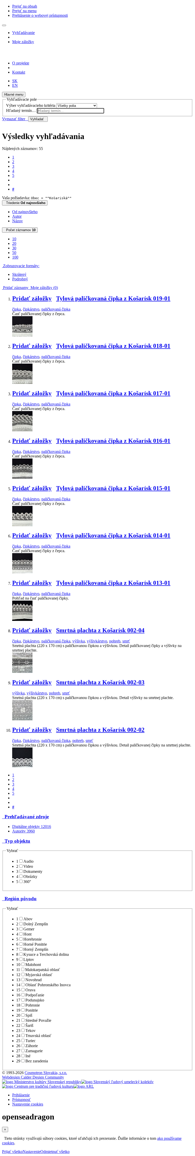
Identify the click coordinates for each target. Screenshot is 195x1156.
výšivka (78, 641)
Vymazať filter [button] (15, 119)
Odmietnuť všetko (55, 1151)
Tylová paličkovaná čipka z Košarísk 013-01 (113, 583)
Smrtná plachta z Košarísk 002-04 (100, 630)
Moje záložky (23, 42)
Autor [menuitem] (17, 216)
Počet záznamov (20, 230)
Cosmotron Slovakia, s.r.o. (46, 1072)
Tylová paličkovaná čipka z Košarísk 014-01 (113, 535)
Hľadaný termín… (21, 110)
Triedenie (24, 203)
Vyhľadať (38, 119)
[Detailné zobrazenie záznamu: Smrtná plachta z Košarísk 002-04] (22, 671)
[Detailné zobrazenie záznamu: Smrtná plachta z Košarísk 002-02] (22, 766)
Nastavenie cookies (27, 1104)
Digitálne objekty (31, 826)
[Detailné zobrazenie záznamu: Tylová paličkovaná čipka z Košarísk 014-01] (22, 572)
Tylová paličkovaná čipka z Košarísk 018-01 (113, 346)
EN (15, 85)
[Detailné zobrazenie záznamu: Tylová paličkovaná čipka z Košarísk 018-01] (22, 382)
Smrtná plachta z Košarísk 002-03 (100, 682)
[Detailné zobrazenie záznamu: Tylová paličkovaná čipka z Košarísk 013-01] (22, 619)
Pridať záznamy (15, 287)
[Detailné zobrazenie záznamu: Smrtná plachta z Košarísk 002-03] (22, 719)
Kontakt (18, 72)
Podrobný (20, 279)
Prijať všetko (12, 1151)
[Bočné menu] (4, 25)
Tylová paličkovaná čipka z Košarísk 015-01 (113, 488)
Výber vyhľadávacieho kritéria (30, 105)
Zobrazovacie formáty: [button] (20, 266)
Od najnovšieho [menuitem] (25, 212)
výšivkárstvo (97, 641)
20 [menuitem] (14, 243)
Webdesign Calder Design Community (33, 1077)
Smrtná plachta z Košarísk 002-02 (100, 729)
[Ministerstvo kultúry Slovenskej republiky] (41, 1082)
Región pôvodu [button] (19, 898)
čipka (16, 309)
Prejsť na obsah (24, 6)
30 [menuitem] (14, 248)
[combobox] (70, 110)
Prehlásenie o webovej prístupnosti (40, 15)
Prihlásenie (21, 1095)
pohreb (114, 641)
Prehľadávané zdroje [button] (25, 816)
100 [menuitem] (15, 257)
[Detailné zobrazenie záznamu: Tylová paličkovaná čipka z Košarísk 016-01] (22, 477)
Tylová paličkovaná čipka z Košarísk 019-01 (113, 298)
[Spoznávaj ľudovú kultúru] (34, 54)
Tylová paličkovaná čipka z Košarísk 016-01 (113, 440)
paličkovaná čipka (55, 309)
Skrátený (19, 274)
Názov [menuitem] (17, 221)
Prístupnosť (21, 1099)
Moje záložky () (43, 287)
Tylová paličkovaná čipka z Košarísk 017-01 (113, 393)
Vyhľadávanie (23, 32)
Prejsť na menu (24, 11)
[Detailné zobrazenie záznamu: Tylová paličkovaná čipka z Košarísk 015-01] (22, 525)
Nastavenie (31, 1151)
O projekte (20, 63)
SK (15, 81)
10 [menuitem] (14, 239)
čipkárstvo (31, 309)
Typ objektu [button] (16, 841)
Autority (23, 831)
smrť (126, 641)
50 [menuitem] (14, 252)
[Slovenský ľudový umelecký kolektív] (117, 1082)
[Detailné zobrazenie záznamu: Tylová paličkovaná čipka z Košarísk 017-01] (22, 430)
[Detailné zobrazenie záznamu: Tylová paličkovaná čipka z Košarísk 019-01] (22, 335)
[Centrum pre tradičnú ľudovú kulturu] (38, 1086)
